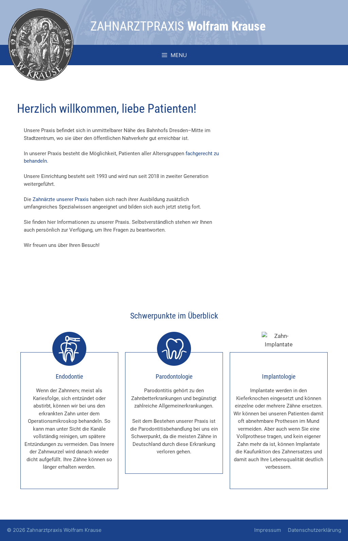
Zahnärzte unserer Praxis (61, 199)
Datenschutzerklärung (314, 530)
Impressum (267, 530)
